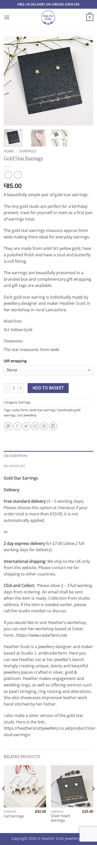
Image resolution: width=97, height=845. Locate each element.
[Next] (85, 81)
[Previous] (11, 81)
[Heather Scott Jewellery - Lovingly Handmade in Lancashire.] (48, 17)
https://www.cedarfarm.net (41, 635)
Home (9, 151)
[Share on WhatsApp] (8, 426)
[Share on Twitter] (26, 426)
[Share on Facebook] (17, 426)
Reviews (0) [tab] (14, 466)
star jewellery (27, 415)
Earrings (27, 151)
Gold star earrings (42, 410)
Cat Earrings (14, 816)
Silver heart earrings (60, 818)
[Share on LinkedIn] (53, 426)
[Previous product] (18, 175)
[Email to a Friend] (35, 426)
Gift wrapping (15, 360)
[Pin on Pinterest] (44, 426)
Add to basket (48, 388)
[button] (7, 17)
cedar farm (20, 410)
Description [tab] (15, 456)
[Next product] (8, 175)
